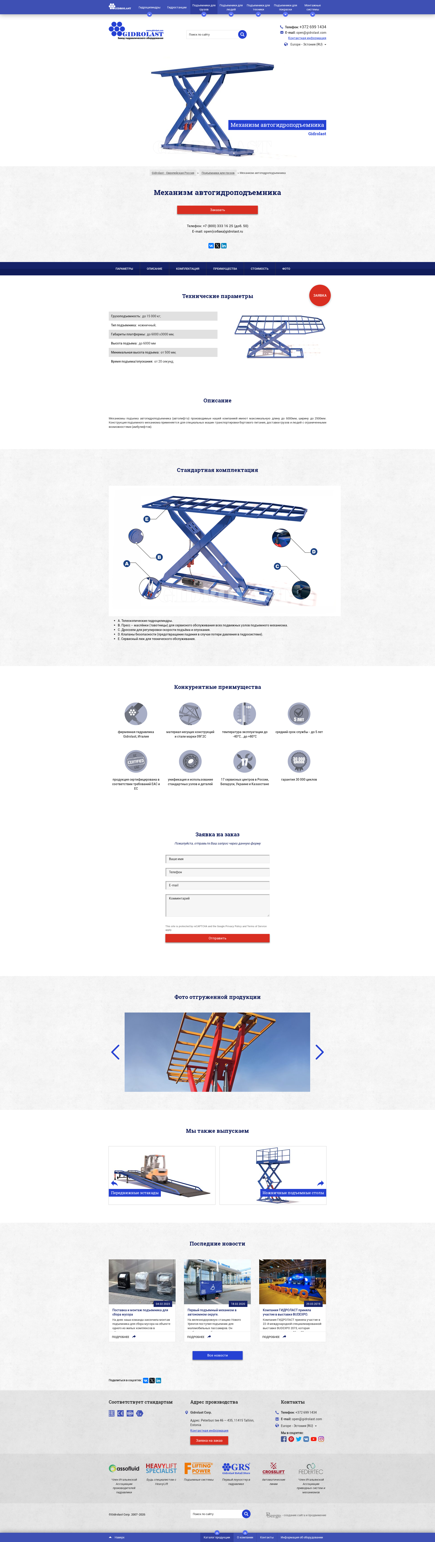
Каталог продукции (217, 1537)
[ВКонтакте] (211, 245)
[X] (217, 245)
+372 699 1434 (313, 26)
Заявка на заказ (209, 1440)
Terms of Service (257, 926)
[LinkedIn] (224, 245)
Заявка (320, 295)
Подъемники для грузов (203, 7)
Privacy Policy (233, 926)
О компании (245, 1537)
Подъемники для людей (231, 7)
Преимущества (225, 269)
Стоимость (259, 269)
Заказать (217, 209)
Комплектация (187, 269)
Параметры (124, 269)
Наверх (119, 1537)
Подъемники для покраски (285, 7)
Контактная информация (307, 38)
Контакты (267, 1537)
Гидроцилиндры (149, 7)
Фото (286, 269)
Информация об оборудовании (302, 1537)
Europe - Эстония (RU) (306, 44)
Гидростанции (176, 7)
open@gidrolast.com (311, 32)
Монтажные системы (312, 7)
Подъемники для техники (258, 7)
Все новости (217, 1355)
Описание (154, 269)
